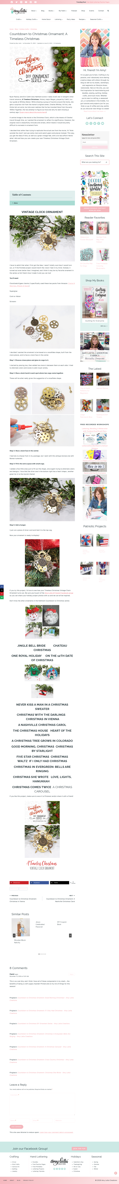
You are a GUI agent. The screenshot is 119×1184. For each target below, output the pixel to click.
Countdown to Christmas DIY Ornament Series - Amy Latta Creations (44, 1024)
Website (58, 1120)
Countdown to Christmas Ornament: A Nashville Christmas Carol (60, 898)
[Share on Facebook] (2, 586)
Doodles (35, 1162)
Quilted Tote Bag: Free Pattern (101, 239)
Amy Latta (18, 43)
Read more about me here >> (95, 111)
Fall (95, 1166)
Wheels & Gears (23, 286)
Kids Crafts (15, 1164)
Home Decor (46, 19)
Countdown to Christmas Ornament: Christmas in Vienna (23, 898)
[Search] (106, 162)
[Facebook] (12, 2)
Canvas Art (15, 1166)
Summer (96, 1164)
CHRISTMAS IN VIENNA (42, 719)
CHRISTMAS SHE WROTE (31, 777)
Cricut (14, 1162)
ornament (23, 889)
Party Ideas (71, 19)
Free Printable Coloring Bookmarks (101, 266)
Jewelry (14, 1171)
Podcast (74, 11)
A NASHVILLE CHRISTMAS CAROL (42, 724)
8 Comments (57, 43)
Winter (96, 1169)
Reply (71, 974)
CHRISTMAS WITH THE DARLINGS (41, 714)
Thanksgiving (78, 1164)
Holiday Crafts (24, 29)
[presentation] (21, 927)
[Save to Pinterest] (2, 594)
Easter (76, 1169)
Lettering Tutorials (38, 1171)
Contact (101, 11)
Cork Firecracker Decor (102, 579)
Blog (42, 11)
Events (91, 11)
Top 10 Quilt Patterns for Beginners (85, 390)
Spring (96, 1162)
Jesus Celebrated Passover (40, 924)
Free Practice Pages (39, 1164)
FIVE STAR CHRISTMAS (33, 756)
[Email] (35, 2)
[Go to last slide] (14, 935)
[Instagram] (21, 2)
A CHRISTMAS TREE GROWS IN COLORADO (42, 740)
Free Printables (37, 1166)
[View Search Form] (108, 11)
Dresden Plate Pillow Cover (86, 551)
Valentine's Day (78, 1162)
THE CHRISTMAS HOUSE (30, 730)
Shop (83, 11)
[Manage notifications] (115, 1173)
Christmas (34, 29)
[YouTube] (26, 2)
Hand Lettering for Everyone (95, 473)
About (12, 1180)
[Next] (70, 935)
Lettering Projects (38, 1169)
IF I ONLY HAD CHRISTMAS (48, 761)
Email (35, 1120)
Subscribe (95, 147)
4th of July (77, 1166)
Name (13, 1120)
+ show (15, 203)
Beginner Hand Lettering (94, 485)
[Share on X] (2, 590)
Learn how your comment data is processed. (56, 1132)
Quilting (14, 1169)
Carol (12, 974)
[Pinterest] (31, 2)
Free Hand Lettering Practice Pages (98, 2)
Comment (14, 1095)
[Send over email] (2, 597)
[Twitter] (16, 2)
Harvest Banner (102, 388)
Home (11, 29)
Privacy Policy (28, 1180)
